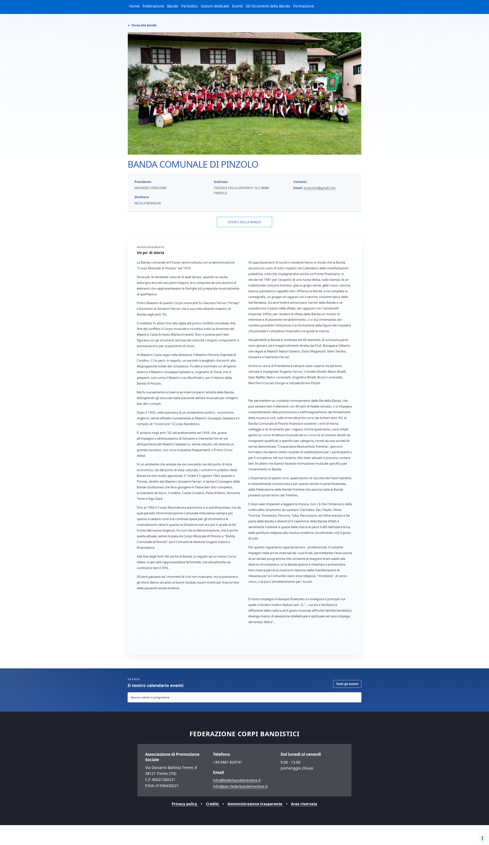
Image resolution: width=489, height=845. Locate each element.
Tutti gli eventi (347, 684)
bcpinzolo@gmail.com (320, 188)
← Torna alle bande (142, 25)
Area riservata (304, 803)
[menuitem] (134, 6)
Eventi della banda (244, 222)
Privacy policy (185, 803)
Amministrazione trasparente (255, 803)
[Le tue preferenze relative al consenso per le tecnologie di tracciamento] (482, 838)
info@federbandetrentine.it (237, 780)
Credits (213, 803)
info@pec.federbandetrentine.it (240, 786)
